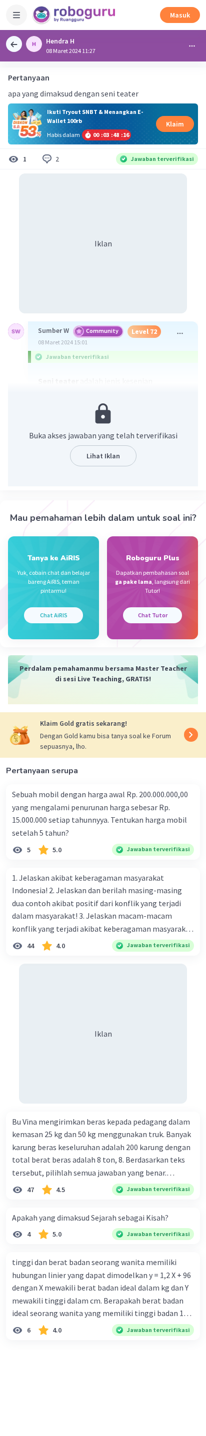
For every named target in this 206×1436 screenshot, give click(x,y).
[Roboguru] (75, 14)
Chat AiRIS (54, 615)
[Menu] (16, 14)
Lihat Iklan (103, 455)
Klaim (175, 123)
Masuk (180, 14)
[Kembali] (14, 44)
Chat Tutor (153, 615)
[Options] (192, 46)
